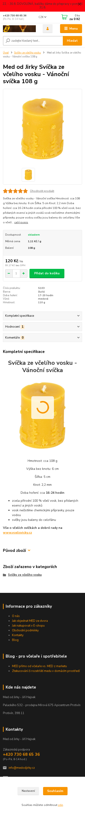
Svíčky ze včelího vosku (27, 52)
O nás (16, 616)
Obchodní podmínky (25, 630)
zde (60, 805)
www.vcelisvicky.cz (17, 532)
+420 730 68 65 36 (15, 15)
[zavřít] (79, 4)
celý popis (21, 222)
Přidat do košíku (47, 273)
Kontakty (18, 635)
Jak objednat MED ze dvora (30, 621)
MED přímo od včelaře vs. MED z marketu (39, 666)
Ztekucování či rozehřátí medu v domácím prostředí (46, 671)
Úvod (6, 52)
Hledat (72, 41)
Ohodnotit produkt (42, 191)
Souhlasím (55, 791)
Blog (15, 640)
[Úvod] (19, 28)
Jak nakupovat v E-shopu (28, 626)
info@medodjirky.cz (22, 768)
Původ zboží (14, 550)
